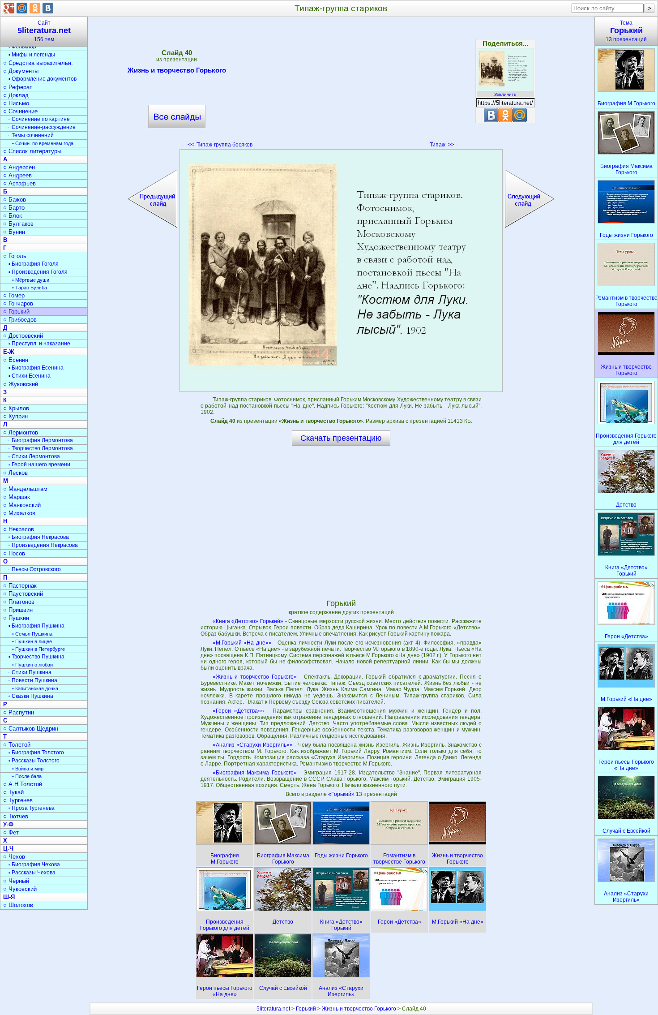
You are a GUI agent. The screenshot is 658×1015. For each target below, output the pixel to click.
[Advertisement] (341, 85)
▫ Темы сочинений (31, 135)
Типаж (442, 145)
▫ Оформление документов (43, 79)
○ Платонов (18, 601)
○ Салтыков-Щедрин (30, 728)
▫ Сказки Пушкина (31, 696)
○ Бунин (14, 231)
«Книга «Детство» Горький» (248, 621)
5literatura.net (273, 1009)
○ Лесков (15, 472)
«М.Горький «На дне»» (242, 643)
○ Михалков (19, 513)
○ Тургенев (18, 800)
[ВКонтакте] (48, 8)
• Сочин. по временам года (42, 143)
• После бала (27, 776)
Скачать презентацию (341, 438)
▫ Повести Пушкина (33, 680)
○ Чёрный (16, 880)
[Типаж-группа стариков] (341, 270)
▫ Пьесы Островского (35, 569)
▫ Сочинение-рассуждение (42, 127)
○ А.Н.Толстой (22, 784)
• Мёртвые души (30, 280)
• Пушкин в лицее (32, 641)
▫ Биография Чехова (34, 864)
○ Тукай (13, 792)
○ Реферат (17, 87)
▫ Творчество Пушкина (36, 657)
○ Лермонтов (20, 432)
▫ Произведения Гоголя (38, 272)
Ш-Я (9, 897)
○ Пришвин (18, 609)
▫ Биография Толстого (36, 752)
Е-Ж (8, 351)
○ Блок (12, 215)
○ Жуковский (20, 384)
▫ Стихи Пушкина (30, 672)
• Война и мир (27, 768)
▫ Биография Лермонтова (41, 440)
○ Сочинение (20, 111)
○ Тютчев (15, 816)
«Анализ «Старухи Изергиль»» (253, 745)
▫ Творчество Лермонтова (41, 448)
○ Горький (16, 311)
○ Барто (14, 207)
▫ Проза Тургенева (32, 808)
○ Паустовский (23, 593)
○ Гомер (14, 295)
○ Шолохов (18, 905)
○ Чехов (14, 856)
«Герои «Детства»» (238, 711)
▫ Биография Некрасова (39, 537)
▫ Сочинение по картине (39, 119)
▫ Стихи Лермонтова (34, 456)
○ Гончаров (18, 303)
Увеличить (505, 94)
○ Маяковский (22, 505)
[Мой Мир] (22, 8)
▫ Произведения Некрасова (43, 545)
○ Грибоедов (20, 319)
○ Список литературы (32, 151)
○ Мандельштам (25, 489)
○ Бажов (14, 199)
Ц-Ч (8, 848)
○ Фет (11, 832)
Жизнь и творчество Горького (177, 70)
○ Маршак (16, 497)
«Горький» (342, 794)
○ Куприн (15, 416)
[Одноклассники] (35, 8)
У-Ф (8, 824)
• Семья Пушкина (32, 634)
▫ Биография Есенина (36, 368)
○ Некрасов (18, 529)
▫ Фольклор (22, 46)
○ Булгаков (18, 223)
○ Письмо (16, 103)
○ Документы (20, 71)
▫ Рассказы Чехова (32, 872)
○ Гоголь (14, 256)
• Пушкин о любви (32, 664)
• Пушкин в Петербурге (38, 649)
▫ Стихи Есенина (30, 376)
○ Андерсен (19, 167)
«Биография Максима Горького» (255, 773)
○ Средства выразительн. (38, 63)
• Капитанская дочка (35, 688)
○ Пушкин (16, 618)
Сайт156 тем (44, 31)
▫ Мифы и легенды (32, 55)
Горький (306, 1009)
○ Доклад (16, 95)
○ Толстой (16, 744)
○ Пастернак (20, 585)
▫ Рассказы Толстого (34, 760)
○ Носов (14, 553)
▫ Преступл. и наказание (39, 343)
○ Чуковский (20, 889)
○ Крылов (16, 408)
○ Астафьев (19, 183)
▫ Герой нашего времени (39, 464)
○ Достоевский (23, 335)
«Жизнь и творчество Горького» (255, 677)
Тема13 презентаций (626, 31)
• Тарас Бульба (29, 287)
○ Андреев (17, 175)
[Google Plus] (9, 8)
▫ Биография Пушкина (36, 626)
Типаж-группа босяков (220, 145)
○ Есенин (15, 360)
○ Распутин (18, 712)
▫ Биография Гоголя (34, 264)
